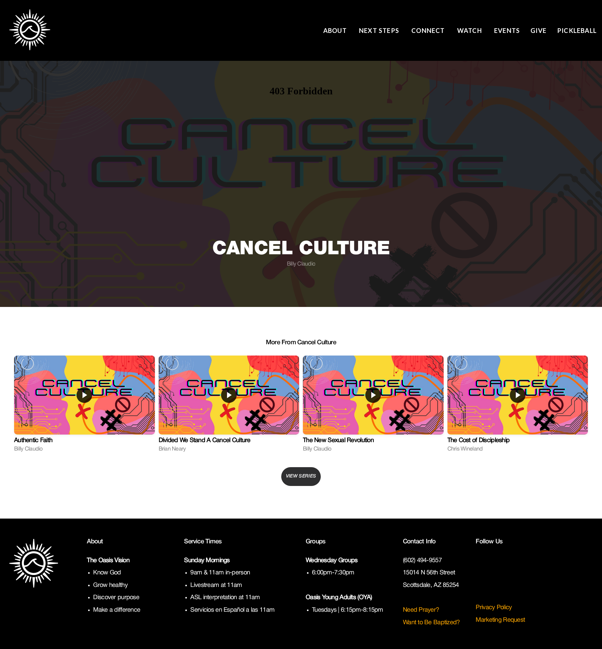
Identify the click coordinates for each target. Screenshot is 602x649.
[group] (84, 407)
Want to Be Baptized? (431, 622)
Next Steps (380, 30)
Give (539, 30)
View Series (301, 476)
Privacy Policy (494, 607)
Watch (470, 30)
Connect (428, 30)
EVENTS (507, 30)
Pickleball (577, 30)
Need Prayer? (422, 610)
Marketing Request (500, 620)
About (335, 30)
